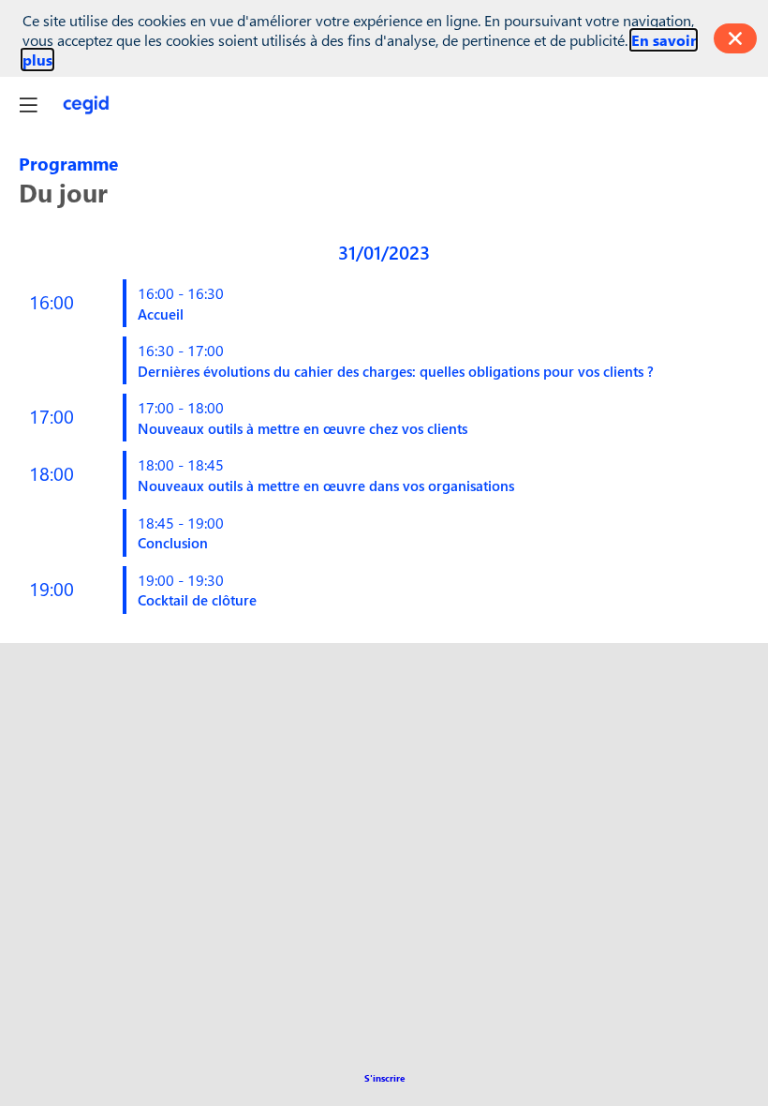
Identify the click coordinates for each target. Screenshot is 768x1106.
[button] (384, 1078)
